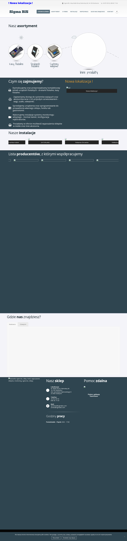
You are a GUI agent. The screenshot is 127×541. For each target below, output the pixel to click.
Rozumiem (56, 538)
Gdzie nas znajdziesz (98, 11)
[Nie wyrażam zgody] (125, 537)
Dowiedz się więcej (69, 538)
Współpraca (84, 11)
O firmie (65, 11)
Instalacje (73, 11)
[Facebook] (116, 11)
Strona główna (43, 11)
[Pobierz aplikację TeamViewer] (94, 388)
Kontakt (110, 11)
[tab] (12, 324)
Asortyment (55, 11)
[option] (91, 90)
